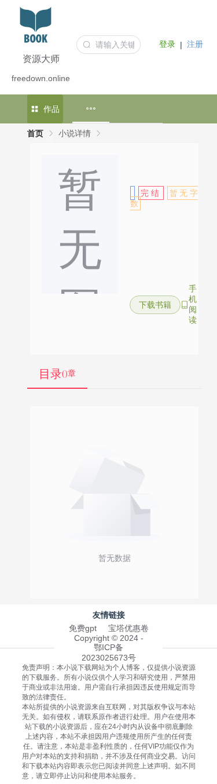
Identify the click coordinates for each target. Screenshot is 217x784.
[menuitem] (90, 108)
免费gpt (83, 628)
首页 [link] (35, 133)
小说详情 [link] (74, 133)
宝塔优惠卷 (128, 628)
